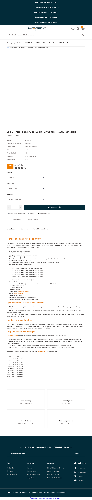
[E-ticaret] (45, 498)
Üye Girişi (10, 471)
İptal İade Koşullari (53, 474)
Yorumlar (24, 229)
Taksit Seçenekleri (40, 229)
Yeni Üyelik (10, 468)
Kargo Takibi (31, 478)
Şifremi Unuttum (12, 474)
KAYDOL (78, 454)
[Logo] (37, 29)
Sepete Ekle (56, 207)
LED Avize (28, 140)
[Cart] (83, 29)
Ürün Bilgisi (11, 229)
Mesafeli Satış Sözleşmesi (55, 468)
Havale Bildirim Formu (34, 474)
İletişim (29, 468)
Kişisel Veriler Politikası (54, 478)
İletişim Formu (31, 471)
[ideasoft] (34, 498)
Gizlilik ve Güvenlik (53, 471)
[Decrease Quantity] (9, 207)
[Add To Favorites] (43, 213)
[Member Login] (78, 29)
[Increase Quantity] (20, 207)
